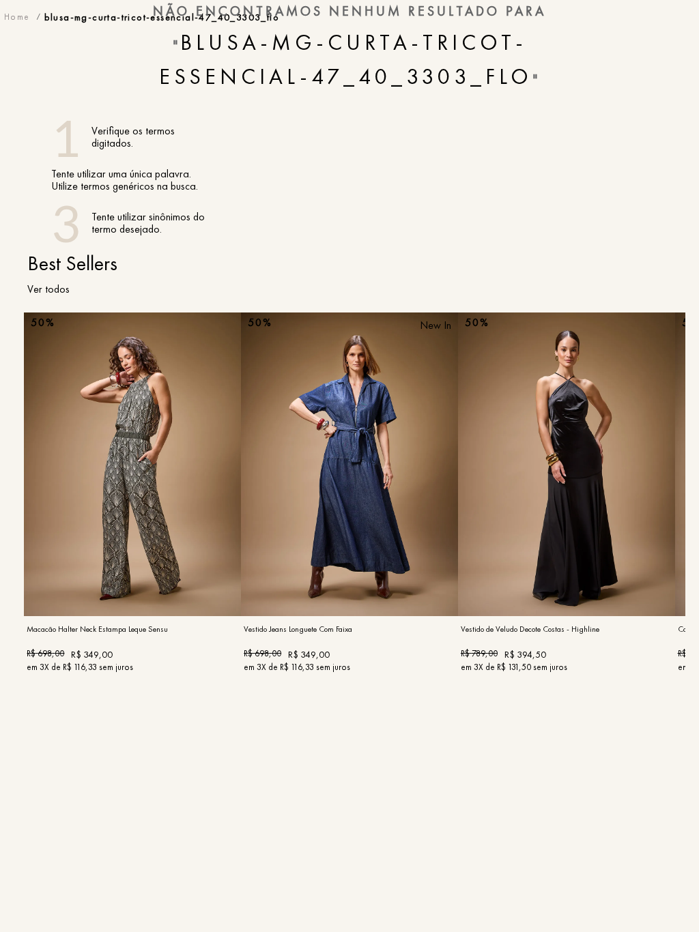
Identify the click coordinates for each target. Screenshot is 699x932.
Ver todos (48, 289)
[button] (133, 577)
